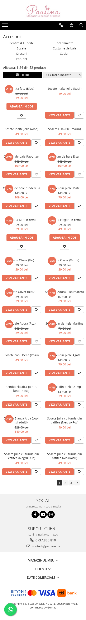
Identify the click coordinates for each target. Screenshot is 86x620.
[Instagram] (51, 514)
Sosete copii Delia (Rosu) (22, 355)
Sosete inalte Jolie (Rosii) (64, 89)
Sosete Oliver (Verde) (64, 260)
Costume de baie (64, 48)
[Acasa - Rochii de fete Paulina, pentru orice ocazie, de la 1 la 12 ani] (43, 10)
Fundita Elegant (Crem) (65, 220)
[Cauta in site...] (81, 25)
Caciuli (64, 54)
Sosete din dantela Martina (64, 323)
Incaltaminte (64, 43)
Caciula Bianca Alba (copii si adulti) (21, 420)
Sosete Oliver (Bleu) (21, 292)
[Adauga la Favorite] (21, 115)
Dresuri (21, 54)
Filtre (24, 75)
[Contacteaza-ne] (61, 25)
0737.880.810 (45, 540)
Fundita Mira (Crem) (21, 220)
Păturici (21, 59)
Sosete (21, 48)
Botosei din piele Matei (64, 188)
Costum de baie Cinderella (21, 188)
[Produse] (5, 26)
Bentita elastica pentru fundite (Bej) (22, 389)
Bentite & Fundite (21, 43)
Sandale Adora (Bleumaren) (64, 292)
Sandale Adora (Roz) (21, 323)
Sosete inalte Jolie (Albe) (21, 129)
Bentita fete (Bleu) (21, 89)
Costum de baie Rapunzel (21, 156)
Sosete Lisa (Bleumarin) (64, 129)
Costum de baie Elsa (64, 156)
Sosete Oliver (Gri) (21, 260)
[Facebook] (35, 514)
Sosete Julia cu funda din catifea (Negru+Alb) (21, 456)
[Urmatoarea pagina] (77, 482)
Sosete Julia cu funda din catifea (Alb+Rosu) (64, 456)
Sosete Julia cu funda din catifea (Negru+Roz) (64, 420)
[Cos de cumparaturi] (71, 25)
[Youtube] (43, 514)
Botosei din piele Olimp (64, 387)
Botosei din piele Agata (64, 355)
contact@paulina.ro (45, 546)
